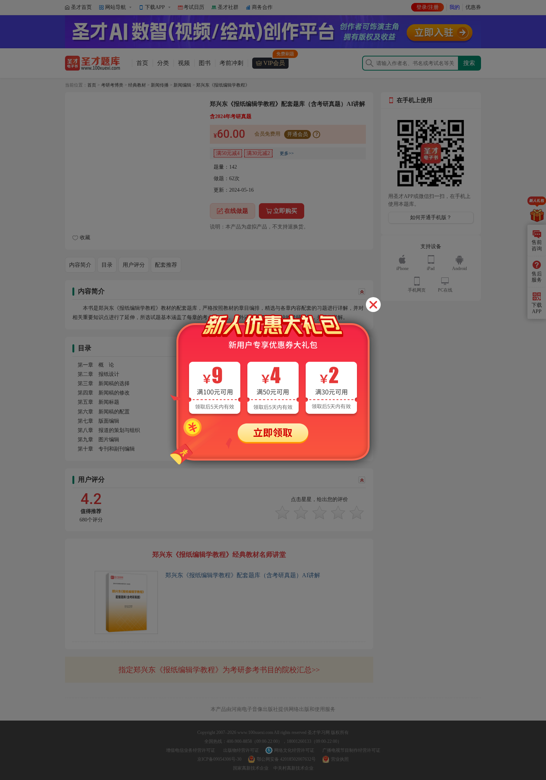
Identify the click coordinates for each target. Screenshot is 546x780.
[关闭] (373, 304)
